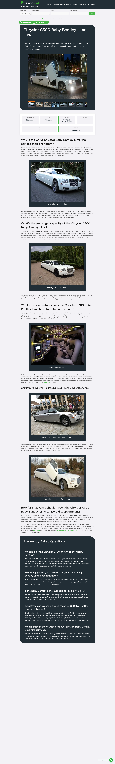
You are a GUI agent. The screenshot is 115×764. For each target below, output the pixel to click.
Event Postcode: (73, 10)
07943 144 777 (72, 530)
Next (92, 13)
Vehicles (48, 4)
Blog (80, 4)
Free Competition (89, 4)
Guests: (52, 10)
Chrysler (42, 18)
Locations (73, 4)
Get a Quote (64, 4)
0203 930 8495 (61, 530)
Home (20, 18)
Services (56, 4)
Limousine (35, 18)
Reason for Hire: (35, 10)
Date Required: (23, 10)
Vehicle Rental (47, 382)
